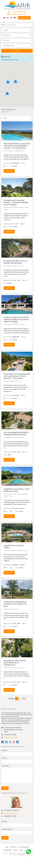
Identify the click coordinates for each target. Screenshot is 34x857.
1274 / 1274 (12, 280)
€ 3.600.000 (9, 231)
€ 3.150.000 (9, 459)
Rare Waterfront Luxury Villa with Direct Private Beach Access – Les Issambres (17, 146)
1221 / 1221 (12, 682)
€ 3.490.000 (9, 344)
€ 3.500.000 (9, 288)
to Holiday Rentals (24, 17)
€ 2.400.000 (9, 516)
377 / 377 (11, 224)
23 (26, 280)
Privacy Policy (13, 847)
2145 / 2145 (12, 623)
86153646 (11, 395)
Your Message (5, 765)
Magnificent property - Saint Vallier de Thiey (17, 490)
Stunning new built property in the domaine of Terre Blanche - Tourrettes (17, 376)
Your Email (4, 758)
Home (6, 847)
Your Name (4, 750)
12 (26, 452)
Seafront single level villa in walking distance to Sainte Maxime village (16, 319)
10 (26, 682)
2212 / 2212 (12, 452)
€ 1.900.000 (9, 690)
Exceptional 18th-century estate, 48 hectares (15, 262)
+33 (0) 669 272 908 (19, 12)
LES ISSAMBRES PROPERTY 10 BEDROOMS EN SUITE (16, 433)
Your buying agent (7, 850)
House (13, 166)
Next (23, 698)
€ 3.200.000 (9, 403)
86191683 (11, 163)
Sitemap (15, 850)
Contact (21, 850)
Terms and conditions (23, 847)
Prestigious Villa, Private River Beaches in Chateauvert (15, 662)
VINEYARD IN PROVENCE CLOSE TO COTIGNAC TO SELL (15, 604)
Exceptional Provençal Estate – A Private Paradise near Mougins (16, 202)
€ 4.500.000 (9, 171)
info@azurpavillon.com (19, 14)
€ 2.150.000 (9, 572)
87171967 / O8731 (14, 508)
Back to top (22, 854)
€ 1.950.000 (9, 631)
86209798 (11, 337)
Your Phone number (6, 829)
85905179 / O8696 (14, 565)
